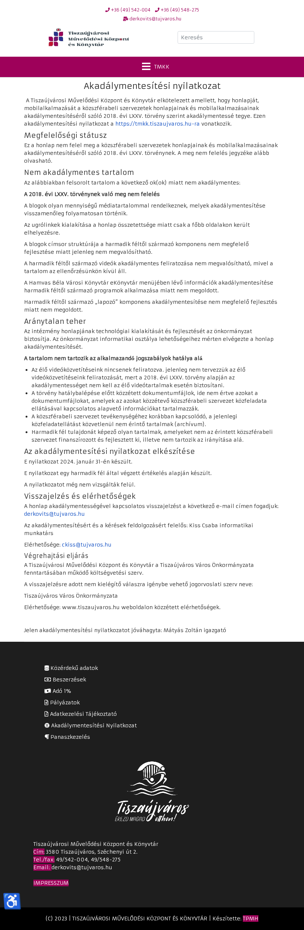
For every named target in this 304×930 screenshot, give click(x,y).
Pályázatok (64, 702)
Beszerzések (68, 679)
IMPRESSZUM (51, 883)
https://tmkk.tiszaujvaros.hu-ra (157, 123)
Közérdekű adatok (73, 668)
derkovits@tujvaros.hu (54, 514)
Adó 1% (61, 691)
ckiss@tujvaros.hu (87, 544)
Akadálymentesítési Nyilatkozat (93, 725)
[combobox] (216, 37)
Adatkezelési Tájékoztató (83, 714)
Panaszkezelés (69, 737)
